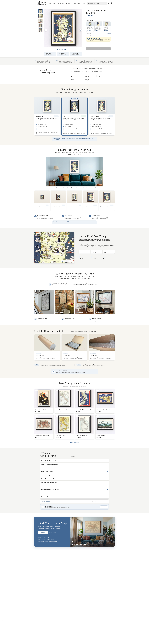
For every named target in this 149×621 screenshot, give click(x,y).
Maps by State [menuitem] (61, 3)
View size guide (108, 33)
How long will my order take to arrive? (48, 485)
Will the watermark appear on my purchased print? (51, 475)
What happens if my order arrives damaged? (50, 493)
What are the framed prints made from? (49, 482)
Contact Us (104, 506)
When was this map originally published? (49, 464)
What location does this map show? (48, 460)
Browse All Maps (52, 532)
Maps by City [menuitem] (68, 3)
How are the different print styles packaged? (50, 489)
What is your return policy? (46, 496)
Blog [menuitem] (84, 3)
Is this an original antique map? (47, 471)
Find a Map (43, 532)
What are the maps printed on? (47, 478)
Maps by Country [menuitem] (52, 3)
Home (39, 7)
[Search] (105, 3)
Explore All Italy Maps (74, 442)
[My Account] (109, 3)
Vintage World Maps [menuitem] (77, 3)
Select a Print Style (98, 48)
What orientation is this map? (47, 467)
